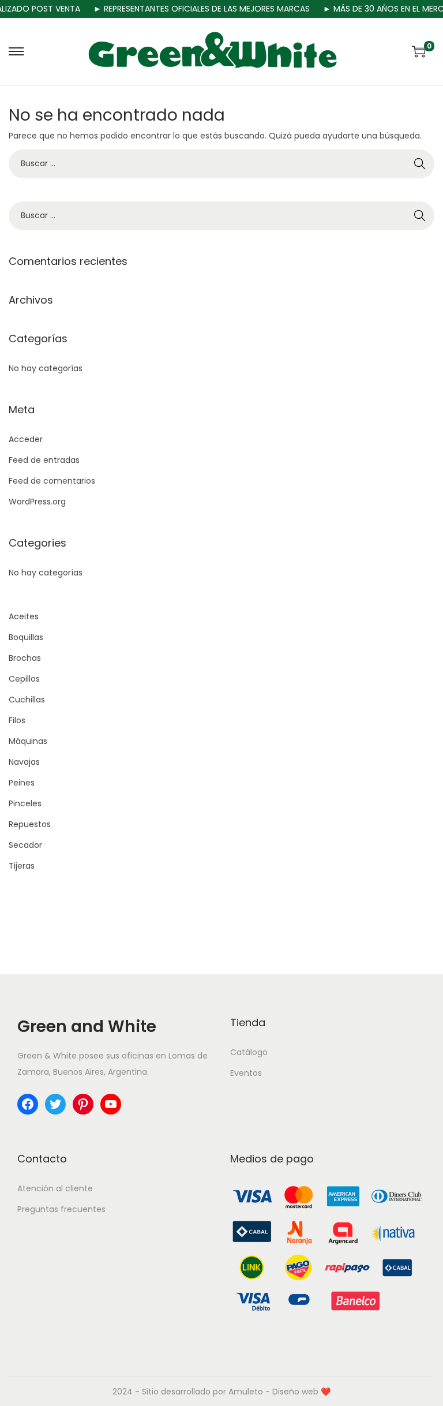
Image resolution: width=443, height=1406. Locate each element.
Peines (22, 782)
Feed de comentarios (52, 481)
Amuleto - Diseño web (273, 1391)
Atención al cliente (55, 1188)
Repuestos (30, 824)
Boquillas (26, 637)
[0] (419, 51)
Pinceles (25, 803)
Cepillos (24, 679)
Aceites (24, 616)
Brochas (25, 658)
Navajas (24, 762)
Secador (25, 845)
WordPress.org (37, 501)
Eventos (246, 1073)
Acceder (26, 439)
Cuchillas (27, 699)
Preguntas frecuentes (61, 1209)
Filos (17, 720)
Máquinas (28, 741)
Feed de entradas (44, 460)
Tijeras (22, 866)
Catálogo (249, 1052)
